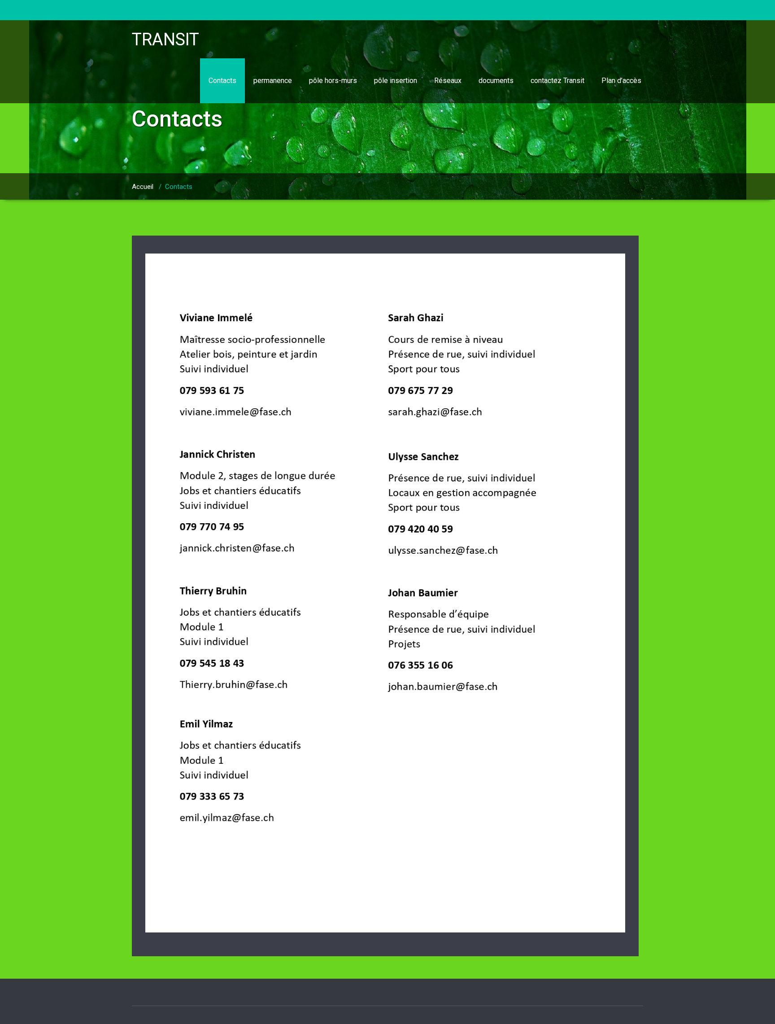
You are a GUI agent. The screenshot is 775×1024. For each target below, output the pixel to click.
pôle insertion (395, 80)
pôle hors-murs (333, 80)
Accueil (142, 187)
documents (496, 80)
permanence (272, 80)
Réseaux (448, 80)
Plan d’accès (621, 80)
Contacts (222, 80)
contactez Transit (557, 80)
